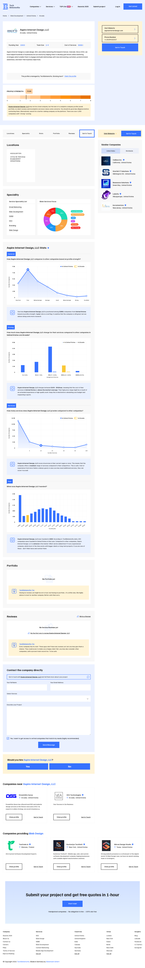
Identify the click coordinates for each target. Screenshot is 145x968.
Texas (118, 847)
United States (32, 33)
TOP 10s (65, 6)
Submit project (99, 6)
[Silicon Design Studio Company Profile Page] (106, 845)
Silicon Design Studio (123, 844)
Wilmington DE (118, 174)
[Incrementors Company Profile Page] (105, 206)
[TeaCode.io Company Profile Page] (11, 845)
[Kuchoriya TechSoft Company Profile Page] (58, 845)
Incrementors (119, 205)
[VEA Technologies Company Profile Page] (58, 796)
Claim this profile (70, 76)
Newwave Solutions (122, 182)
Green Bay (116, 185)
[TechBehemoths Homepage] (11, 6)
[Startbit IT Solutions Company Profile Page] (105, 172)
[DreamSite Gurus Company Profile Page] (11, 796)
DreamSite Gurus (26, 795)
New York (72, 847)
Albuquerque (117, 196)
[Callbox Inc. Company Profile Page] (105, 160)
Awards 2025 (83, 6)
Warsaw (24, 847)
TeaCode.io (25, 844)
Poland (31, 847)
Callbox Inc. (118, 160)
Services (49, 6)
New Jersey (117, 208)
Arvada (23, 33)
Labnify (117, 194)
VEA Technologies (74, 795)
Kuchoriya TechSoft (75, 844)
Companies (34, 6)
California (116, 162)
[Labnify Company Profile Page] (105, 194)
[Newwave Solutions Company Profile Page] (105, 183)
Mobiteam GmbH (52, 961)
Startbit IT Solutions (122, 171)
